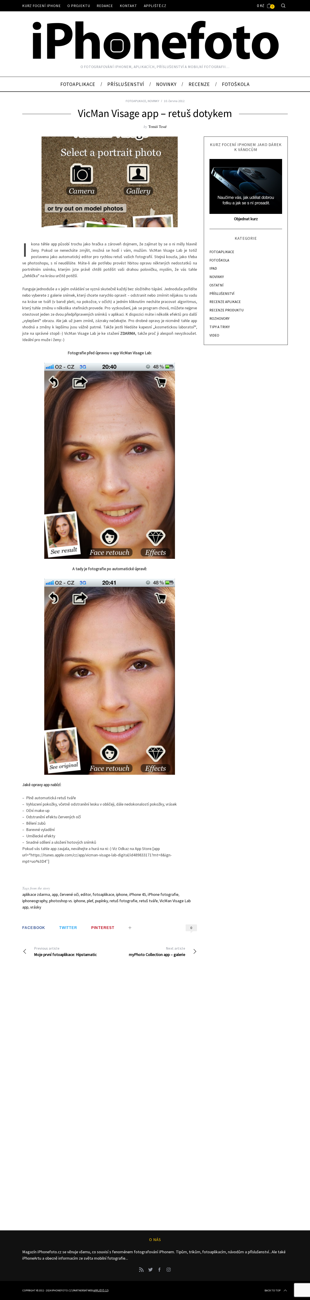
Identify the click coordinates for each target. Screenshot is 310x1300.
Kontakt (128, 5)
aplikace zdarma (36, 894)
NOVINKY (153, 101)
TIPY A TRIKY (219, 327)
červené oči (69, 894)
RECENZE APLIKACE (225, 301)
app (55, 894)
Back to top (272, 1290)
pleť (90, 900)
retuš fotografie (123, 900)
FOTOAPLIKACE (136, 101)
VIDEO (214, 335)
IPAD (213, 268)
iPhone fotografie (163, 894)
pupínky (101, 900)
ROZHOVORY (219, 318)
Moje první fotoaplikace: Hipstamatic (65, 951)
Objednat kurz (246, 218)
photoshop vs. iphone (67, 900)
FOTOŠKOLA (219, 260)
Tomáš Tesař (157, 126)
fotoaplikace (103, 894)
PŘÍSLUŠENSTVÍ (221, 293)
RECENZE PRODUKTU (226, 310)
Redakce (105, 5)
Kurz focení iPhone (41, 5)
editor (86, 894)
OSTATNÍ (216, 285)
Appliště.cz (155, 5)
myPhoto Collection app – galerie (157, 951)
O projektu (78, 5)
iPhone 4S (137, 894)
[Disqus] (109, 1034)
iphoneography (34, 900)
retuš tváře (148, 900)
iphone (121, 894)
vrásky (35, 907)
